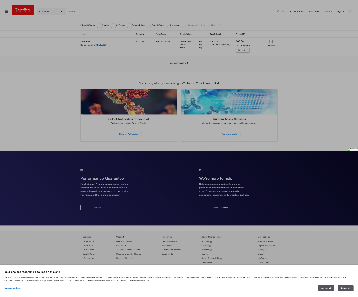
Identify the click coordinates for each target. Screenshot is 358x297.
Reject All (345, 288)
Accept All (326, 288)
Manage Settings (12, 288)
